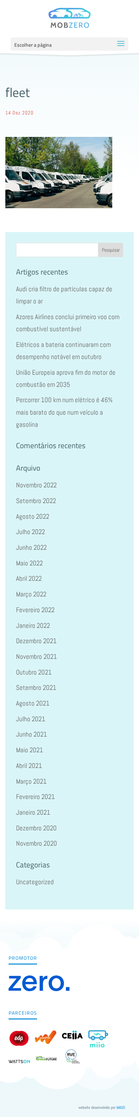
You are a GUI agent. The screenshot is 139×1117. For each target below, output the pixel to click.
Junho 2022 (31, 547)
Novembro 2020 (36, 843)
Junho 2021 (31, 734)
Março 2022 (31, 594)
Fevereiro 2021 (35, 796)
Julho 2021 (30, 718)
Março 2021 (31, 781)
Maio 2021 (29, 749)
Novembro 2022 (36, 485)
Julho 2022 (30, 531)
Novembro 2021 (36, 656)
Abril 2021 (29, 765)
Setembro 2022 (36, 500)
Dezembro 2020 (36, 828)
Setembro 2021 (36, 687)
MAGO (121, 1107)
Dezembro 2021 (36, 640)
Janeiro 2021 (33, 812)
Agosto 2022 (32, 516)
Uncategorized (35, 881)
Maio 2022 (29, 563)
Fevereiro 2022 (35, 609)
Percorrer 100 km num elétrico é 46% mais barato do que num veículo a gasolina (64, 412)
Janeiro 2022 (33, 625)
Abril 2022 (29, 578)
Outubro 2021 (34, 672)
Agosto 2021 (33, 703)
